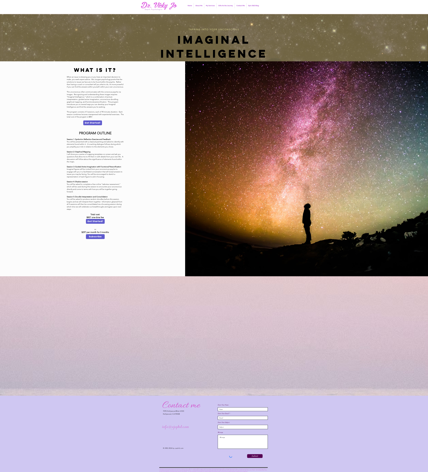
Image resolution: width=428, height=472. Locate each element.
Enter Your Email (223, 413)
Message (220, 432)
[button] (210, 5)
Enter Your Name (223, 405)
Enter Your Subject (224, 422)
